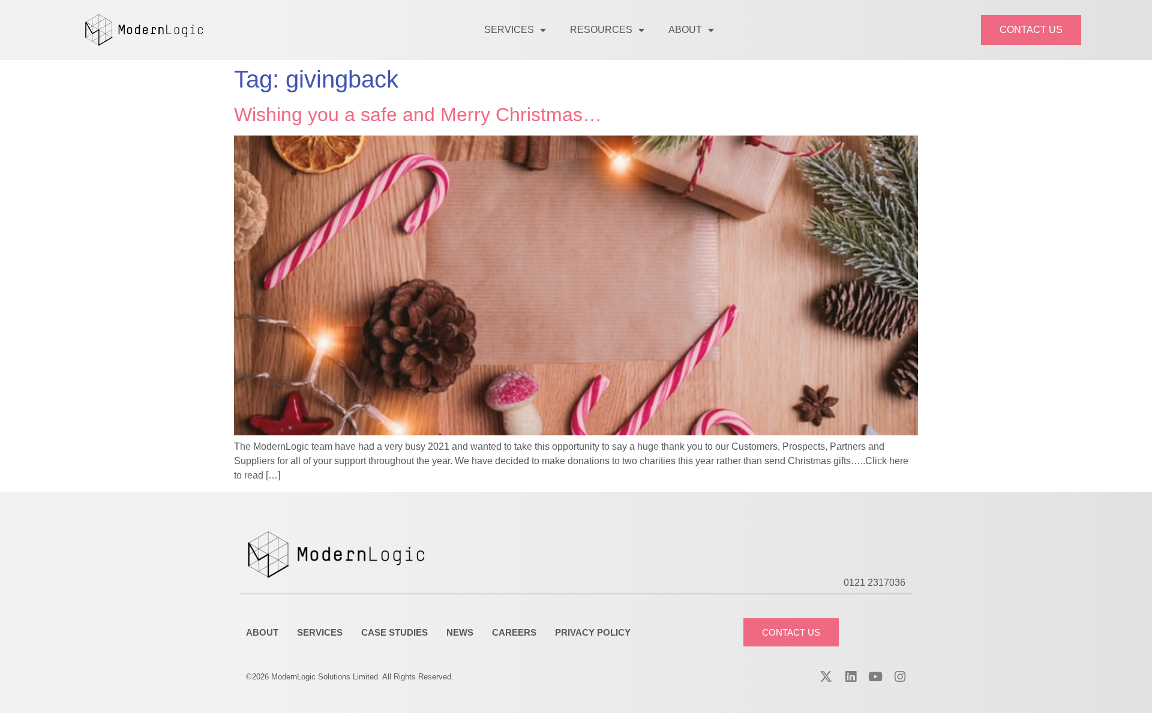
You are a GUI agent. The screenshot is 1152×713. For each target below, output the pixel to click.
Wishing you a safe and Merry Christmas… (418, 114)
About (685, 30)
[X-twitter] (826, 676)
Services (509, 30)
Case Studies (394, 632)
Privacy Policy (593, 632)
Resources (601, 30)
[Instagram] (899, 676)
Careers (514, 632)
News (459, 632)
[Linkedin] (850, 676)
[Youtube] (875, 676)
